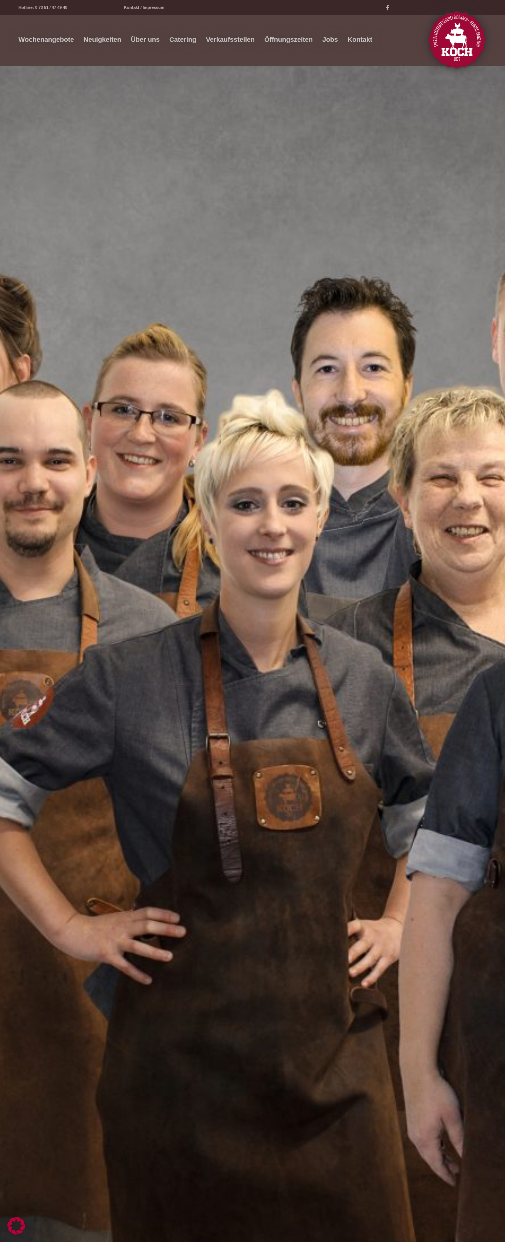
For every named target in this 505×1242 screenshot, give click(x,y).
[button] (16, 1225)
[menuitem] (46, 39)
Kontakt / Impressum (144, 7)
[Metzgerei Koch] (457, 39)
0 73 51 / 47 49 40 (51, 7)
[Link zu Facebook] (387, 7)
